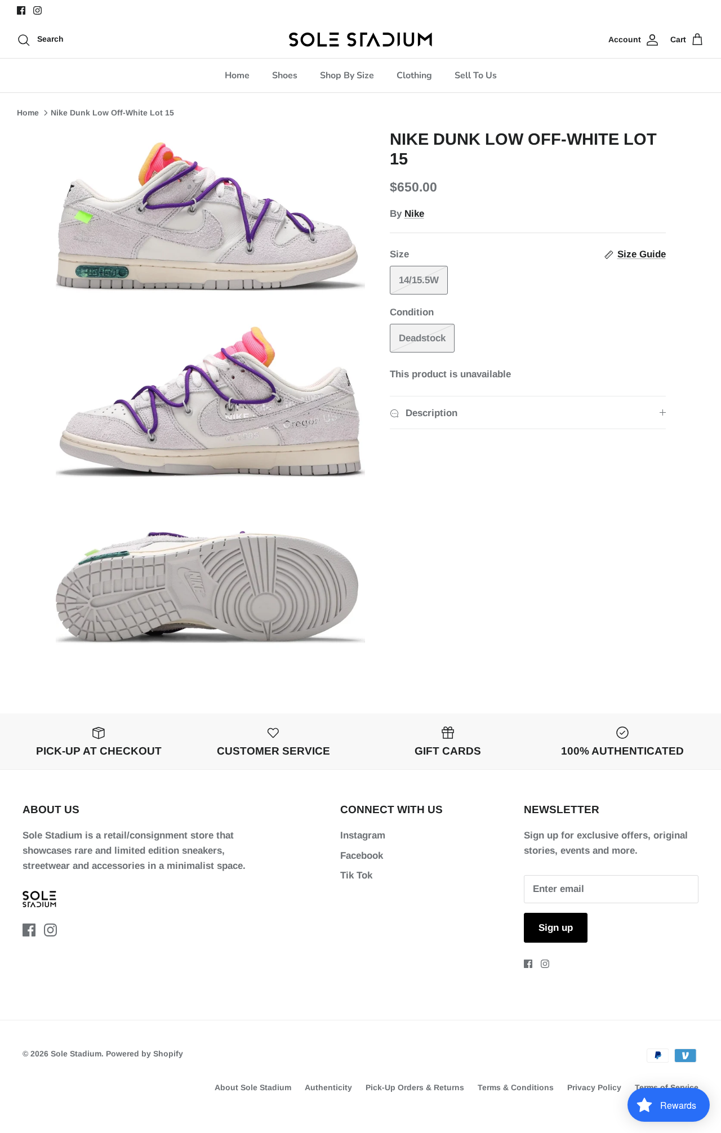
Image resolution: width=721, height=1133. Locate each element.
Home (237, 75)
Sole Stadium (76, 1053)
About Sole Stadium (253, 1087)
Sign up (555, 927)
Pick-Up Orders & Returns (415, 1087)
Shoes (284, 75)
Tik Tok (356, 875)
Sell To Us (476, 75)
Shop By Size (347, 75)
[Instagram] (37, 10)
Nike (414, 213)
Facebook (361, 855)
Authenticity (328, 1087)
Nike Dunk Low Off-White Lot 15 (112, 112)
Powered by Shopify (144, 1053)
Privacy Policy (594, 1087)
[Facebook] (21, 10)
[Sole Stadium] (361, 39)
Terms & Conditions (516, 1087)
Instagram (362, 835)
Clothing (414, 75)
